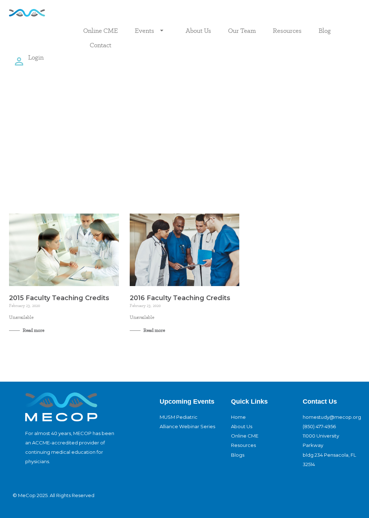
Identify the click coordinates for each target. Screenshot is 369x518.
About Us (198, 30)
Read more (33, 330)
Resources (287, 30)
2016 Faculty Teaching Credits (180, 298)
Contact (100, 45)
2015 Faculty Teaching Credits (59, 298)
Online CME (100, 30)
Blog (325, 30)
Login (36, 57)
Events (144, 30)
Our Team (242, 30)
